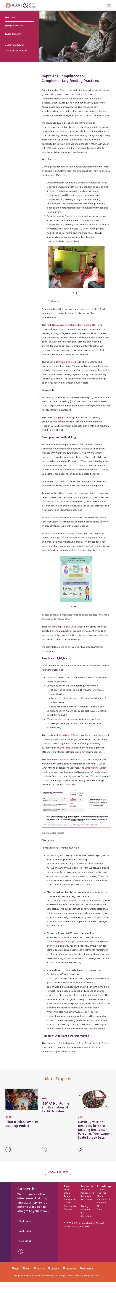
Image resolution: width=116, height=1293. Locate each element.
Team (67, 1196)
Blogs (100, 1209)
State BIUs (86, 1216)
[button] (73, 293)
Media (100, 1196)
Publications (87, 1192)
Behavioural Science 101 (103, 1202)
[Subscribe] (20, 1251)
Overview (86, 1189)
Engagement (70, 1199)
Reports (101, 1192)
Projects (102, 1189)
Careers (68, 1202)
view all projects (58, 1172)
